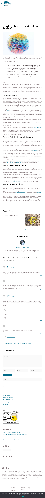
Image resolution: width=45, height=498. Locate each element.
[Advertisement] (22, 15)
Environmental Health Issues (8, 397)
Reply (41, 275)
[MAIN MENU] (43, 3)
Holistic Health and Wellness (18, 29)
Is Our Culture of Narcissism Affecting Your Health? (12, 432)
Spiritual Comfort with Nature (31, 226)
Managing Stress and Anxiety (8, 400)
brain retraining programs (23, 159)
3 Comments (27, 228)
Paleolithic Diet (22, 489)
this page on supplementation (16, 181)
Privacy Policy (13, 490)
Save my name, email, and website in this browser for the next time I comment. (18, 373)
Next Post (37, 206)
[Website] (36, 370)
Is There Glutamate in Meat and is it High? (10, 436)
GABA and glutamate (10, 162)
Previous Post (8, 206)
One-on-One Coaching (13, 488)
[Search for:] (22, 379)
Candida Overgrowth (6, 391)
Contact (12, 485)
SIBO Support (5, 404)
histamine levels (19, 162)
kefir (8, 110)
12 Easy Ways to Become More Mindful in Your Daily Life (13, 439)
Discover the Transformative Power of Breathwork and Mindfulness (15, 434)
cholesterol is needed (37, 127)
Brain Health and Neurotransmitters (9, 390)
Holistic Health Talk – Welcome (11, 215)
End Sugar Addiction (6, 395)
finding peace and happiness (20, 192)
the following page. (35, 150)
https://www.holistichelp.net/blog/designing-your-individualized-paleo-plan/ (17, 343)
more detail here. (37, 146)
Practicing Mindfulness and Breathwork (10, 402)
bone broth (27, 109)
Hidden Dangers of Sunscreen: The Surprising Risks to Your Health (15, 437)
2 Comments (7, 217)
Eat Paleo (4, 393)
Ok (22, 496)
